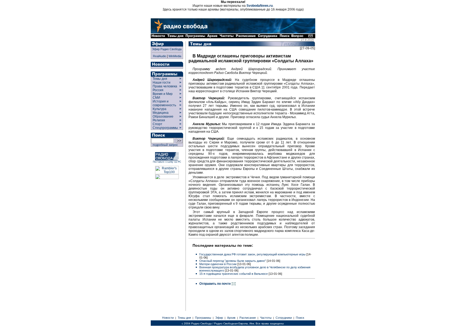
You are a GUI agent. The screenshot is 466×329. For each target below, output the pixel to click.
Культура (159, 109)
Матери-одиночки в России (218, 264)
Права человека (165, 86)
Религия (159, 120)
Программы (203, 317)
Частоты (265, 317)
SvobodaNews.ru (259, 6)
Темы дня (160, 79)
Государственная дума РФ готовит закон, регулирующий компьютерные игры (252, 254)
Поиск (300, 317)
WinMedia (175, 56)
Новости (167, 317)
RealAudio (159, 56)
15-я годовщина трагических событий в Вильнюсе (233, 273)
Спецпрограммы (165, 128)
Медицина (160, 113)
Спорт (157, 124)
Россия (158, 90)
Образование (163, 116)
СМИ (156, 98)
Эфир (219, 317)
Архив (231, 317)
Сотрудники (284, 317)
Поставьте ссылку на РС (167, 161)
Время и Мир (162, 94)
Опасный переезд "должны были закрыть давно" (232, 260)
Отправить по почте (215, 284)
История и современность (164, 103)
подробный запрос (164, 144)
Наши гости (161, 82)
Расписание (248, 317)
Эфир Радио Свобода (166, 49)
